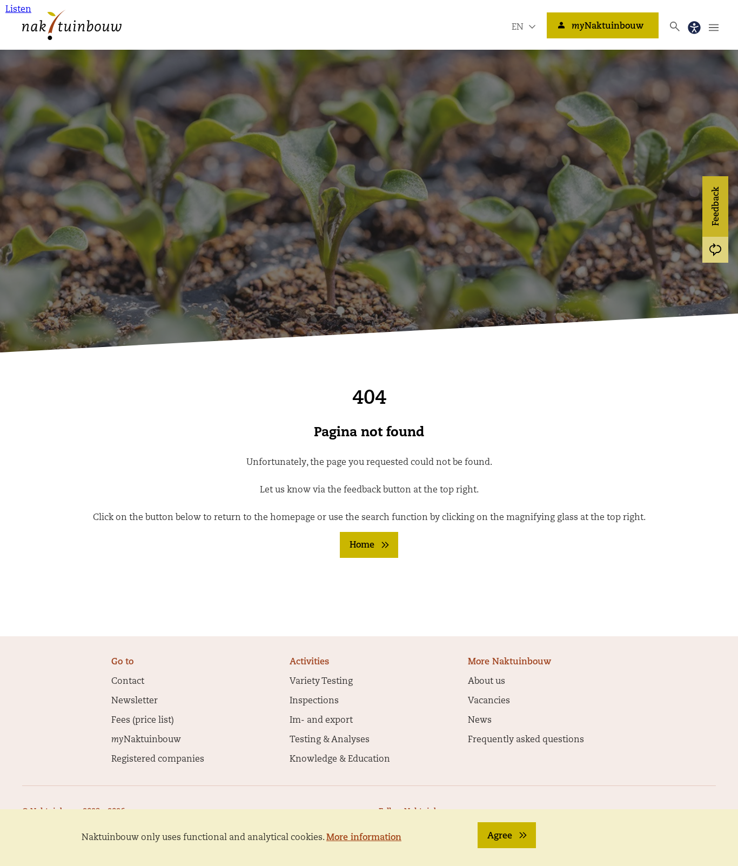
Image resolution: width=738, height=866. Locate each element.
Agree (499, 836)
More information (363, 838)
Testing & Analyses (330, 740)
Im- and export (321, 720)
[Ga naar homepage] (72, 25)
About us (486, 681)
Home (362, 545)
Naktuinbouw (607, 26)
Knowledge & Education (340, 759)
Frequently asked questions (526, 740)
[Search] (675, 26)
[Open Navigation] (713, 27)
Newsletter (134, 701)
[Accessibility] (694, 27)
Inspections (314, 701)
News (480, 720)
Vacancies (489, 701)
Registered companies (157, 759)
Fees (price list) (142, 720)
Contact (127, 681)
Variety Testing (321, 681)
